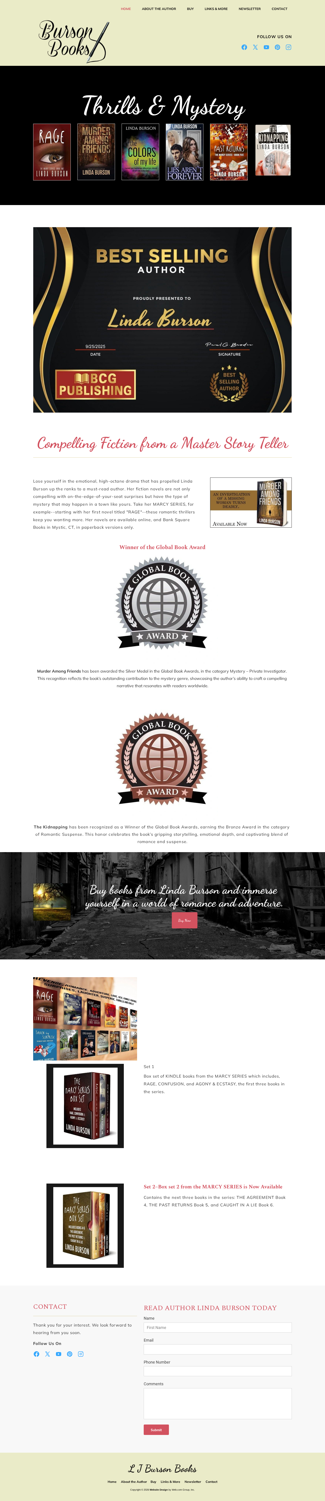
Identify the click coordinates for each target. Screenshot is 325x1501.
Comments (153, 1384)
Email (148, 1340)
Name (149, 1318)
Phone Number (157, 1362)
